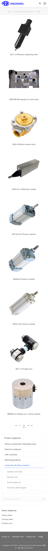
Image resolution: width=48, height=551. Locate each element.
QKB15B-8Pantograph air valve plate (24, 99)
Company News (7, 519)
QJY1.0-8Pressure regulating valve (24, 54)
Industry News (7, 515)
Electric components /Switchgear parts (20, 444)
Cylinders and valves (14, 472)
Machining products (13, 460)
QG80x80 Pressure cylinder (24, 279)
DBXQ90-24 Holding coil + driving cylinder (24, 414)
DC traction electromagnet (16, 488)
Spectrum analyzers (13, 449)
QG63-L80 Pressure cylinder (24, 324)
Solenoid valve (12, 477)
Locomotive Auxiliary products (17, 465)
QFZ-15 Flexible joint (24, 369)
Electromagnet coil (14, 482)
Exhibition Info (7, 523)
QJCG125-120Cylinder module (24, 189)
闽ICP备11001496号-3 (25, 548)
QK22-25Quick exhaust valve (23, 144)
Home (9, 11)
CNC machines (11, 454)
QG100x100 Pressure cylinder (24, 234)
